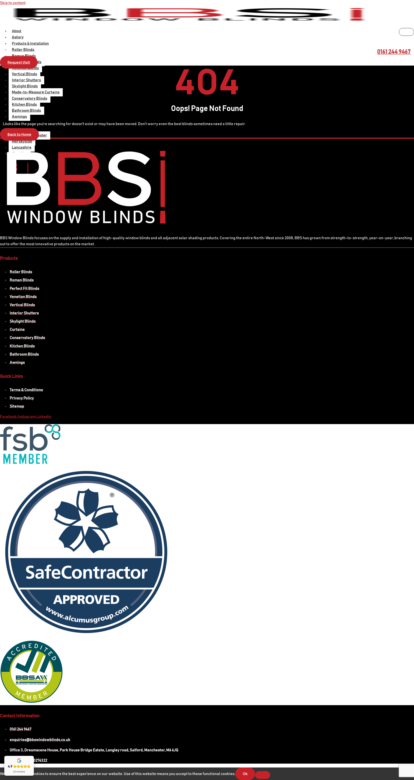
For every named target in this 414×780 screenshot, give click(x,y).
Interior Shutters (26, 80)
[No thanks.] (262, 775)
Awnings (19, 117)
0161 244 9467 (394, 52)
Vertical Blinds (24, 74)
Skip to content (13, 3)
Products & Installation (30, 44)
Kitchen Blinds (24, 105)
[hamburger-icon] (406, 32)
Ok (245, 773)
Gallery (18, 37)
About (16, 31)
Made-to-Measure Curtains (36, 92)
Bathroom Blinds (26, 111)
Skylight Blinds (25, 86)
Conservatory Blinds (29, 99)
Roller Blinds (23, 50)
